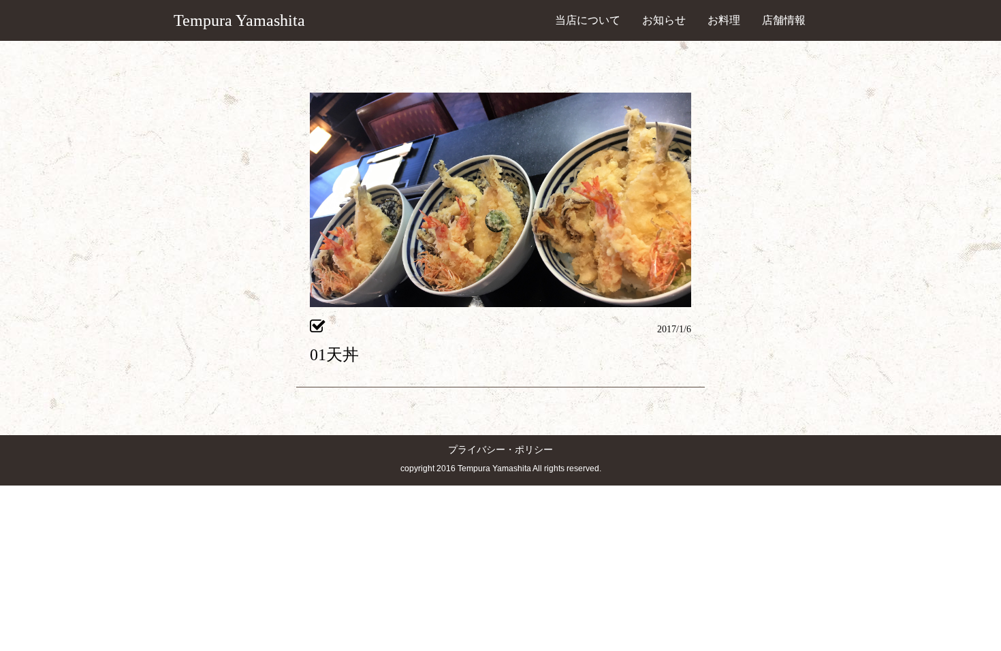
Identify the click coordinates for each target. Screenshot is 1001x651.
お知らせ (664, 20)
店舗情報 (784, 20)
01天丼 (334, 355)
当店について (587, 20)
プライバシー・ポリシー (500, 450)
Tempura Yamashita (239, 20)
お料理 (724, 20)
